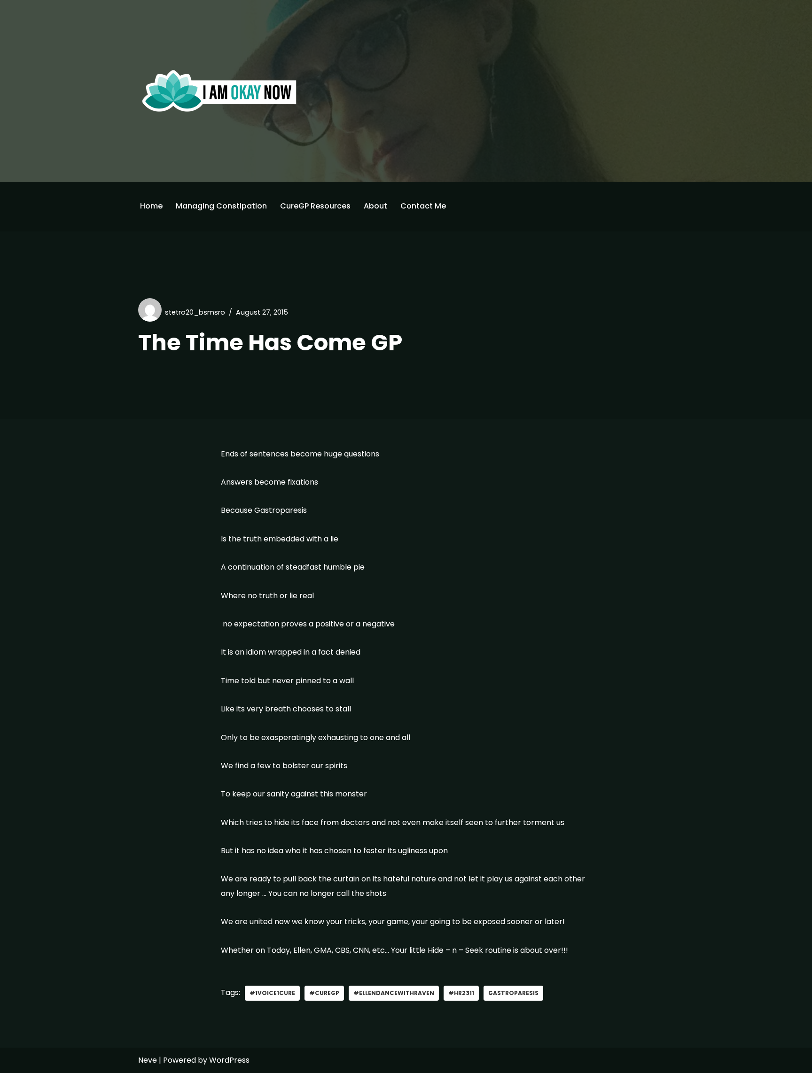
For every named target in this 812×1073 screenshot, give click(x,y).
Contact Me (423, 206)
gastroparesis (513, 993)
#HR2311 (461, 993)
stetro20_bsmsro (195, 312)
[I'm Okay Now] (219, 90)
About (375, 206)
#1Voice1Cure (272, 993)
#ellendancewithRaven (393, 993)
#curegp (324, 993)
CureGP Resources (315, 206)
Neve (147, 1060)
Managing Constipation (221, 206)
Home (151, 206)
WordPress (229, 1060)
